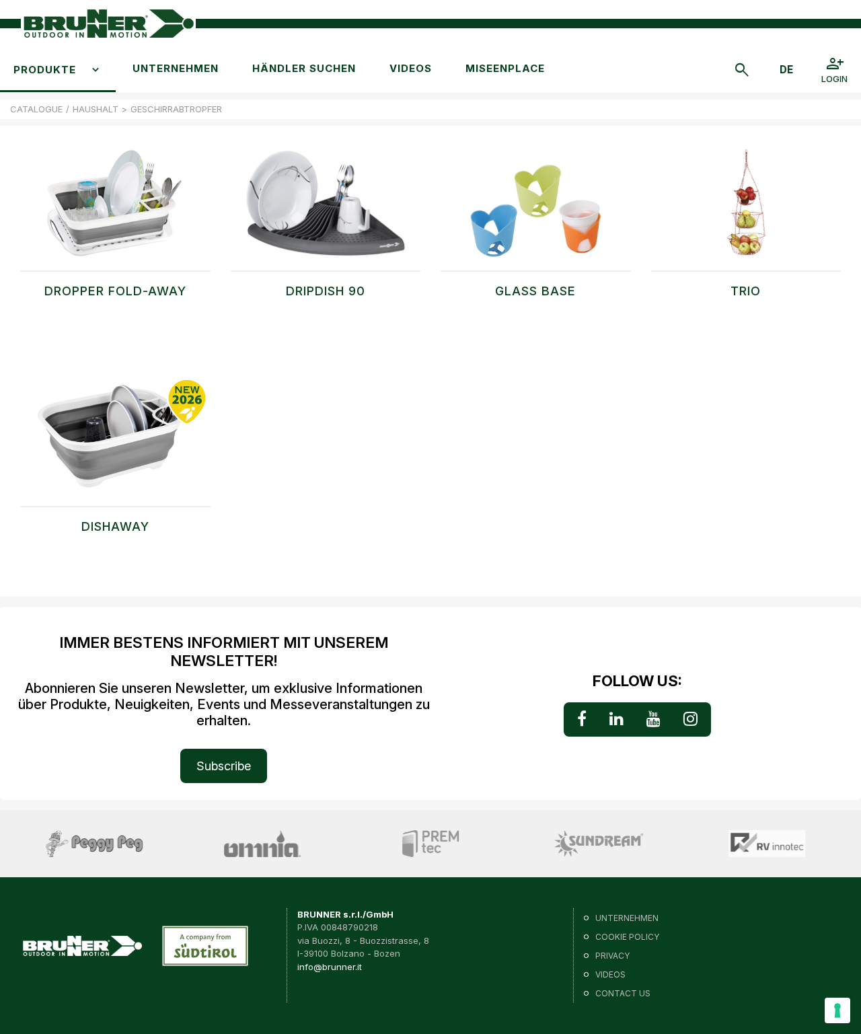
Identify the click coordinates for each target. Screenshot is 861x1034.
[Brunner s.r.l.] (108, 23)
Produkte (44, 69)
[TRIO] (746, 209)
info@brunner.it (329, 966)
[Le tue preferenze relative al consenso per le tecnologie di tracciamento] (837, 1010)
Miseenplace (505, 68)
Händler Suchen (304, 68)
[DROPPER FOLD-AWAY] (115, 209)
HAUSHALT (95, 109)
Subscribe (223, 766)
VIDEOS (410, 68)
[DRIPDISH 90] (326, 209)
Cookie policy (627, 937)
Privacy (612, 956)
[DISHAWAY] (115, 445)
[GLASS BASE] (536, 209)
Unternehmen (176, 68)
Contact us (622, 993)
